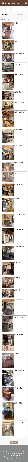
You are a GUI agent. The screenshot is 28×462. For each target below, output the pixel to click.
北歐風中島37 (18, 163)
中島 (11, 14)
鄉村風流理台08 (19, 184)
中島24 (16, 23)
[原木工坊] (10, 3)
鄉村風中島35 (18, 388)
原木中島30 (17, 290)
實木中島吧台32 (19, 102)
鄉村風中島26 (18, 317)
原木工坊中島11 (19, 371)
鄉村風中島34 (18, 300)
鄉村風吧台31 (18, 173)
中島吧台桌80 (18, 229)
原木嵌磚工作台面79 (19, 113)
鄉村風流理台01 (19, 54)
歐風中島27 (17, 262)
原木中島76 (17, 41)
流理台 (20, 14)
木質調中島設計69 (19, 214)
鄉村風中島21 (18, 353)
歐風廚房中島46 (19, 129)
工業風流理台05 (19, 246)
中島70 (16, 198)
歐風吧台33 (17, 278)
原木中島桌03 (18, 403)
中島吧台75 (17, 64)
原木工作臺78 (18, 75)
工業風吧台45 (18, 92)
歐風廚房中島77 (19, 145)
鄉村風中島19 (18, 334)
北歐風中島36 (18, 422)
